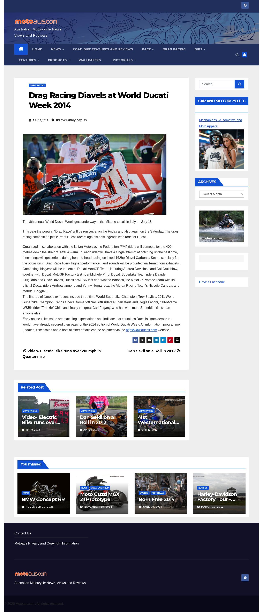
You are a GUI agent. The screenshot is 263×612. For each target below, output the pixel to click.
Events (144, 493)
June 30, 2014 (152, 506)
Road (26, 493)
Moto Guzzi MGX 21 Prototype (99, 496)
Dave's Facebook (212, 282)
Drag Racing (174, 49)
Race (147, 49)
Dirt (199, 49)
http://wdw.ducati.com (141, 330)
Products (58, 60)
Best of (203, 488)
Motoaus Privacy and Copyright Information (46, 543)
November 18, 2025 (39, 506)
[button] (237, 54)
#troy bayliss (77, 120)
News (56, 49)
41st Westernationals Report (158, 422)
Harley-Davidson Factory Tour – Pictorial (217, 499)
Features (28, 60)
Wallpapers (90, 60)
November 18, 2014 (98, 506)
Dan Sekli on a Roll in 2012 (152, 351)
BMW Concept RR (43, 499)
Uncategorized (100, 488)
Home (37, 49)
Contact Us (22, 533)
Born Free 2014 (157, 499)
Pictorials (123, 60)
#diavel (61, 120)
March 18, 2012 (212, 506)
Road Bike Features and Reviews (103, 49)
